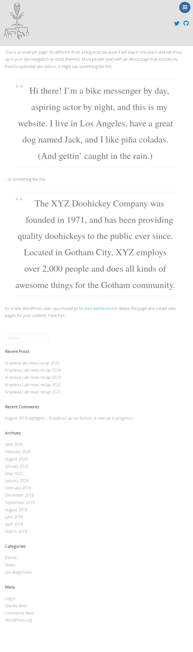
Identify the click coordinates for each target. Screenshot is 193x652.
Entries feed (15, 605)
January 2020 (16, 480)
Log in (10, 598)
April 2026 (14, 444)
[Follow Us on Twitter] (177, 23)
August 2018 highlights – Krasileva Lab (39, 418)
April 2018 (14, 524)
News (10, 565)
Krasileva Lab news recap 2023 (33, 377)
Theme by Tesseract (93, 644)
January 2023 (16, 466)
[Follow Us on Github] (186, 23)
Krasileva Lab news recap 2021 (33, 392)
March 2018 (16, 531)
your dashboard (98, 308)
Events (11, 557)
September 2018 (20, 502)
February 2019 (18, 488)
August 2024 (16, 459)
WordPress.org (18, 620)
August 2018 (16, 510)
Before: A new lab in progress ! (106, 418)
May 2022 (14, 473)
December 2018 (19, 495)
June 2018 (14, 517)
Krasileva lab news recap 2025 (32, 363)
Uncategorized (18, 572)
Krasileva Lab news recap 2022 (33, 384)
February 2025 (18, 451)
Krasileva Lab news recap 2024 (33, 370)
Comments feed (19, 613)
